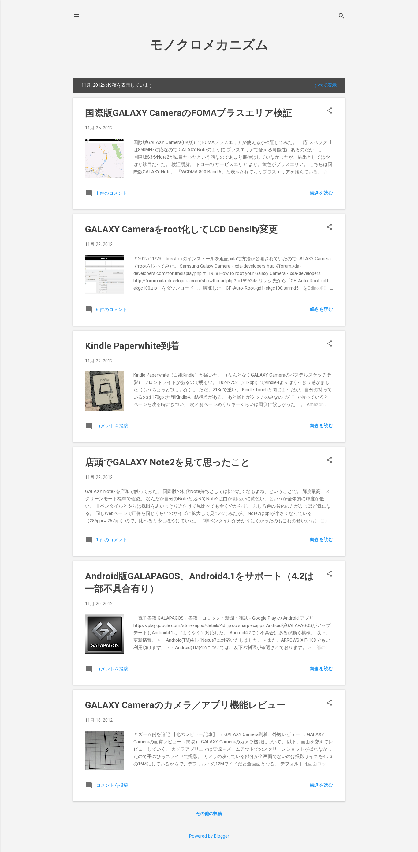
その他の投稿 (209, 813)
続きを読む (321, 193)
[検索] (341, 16)
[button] (329, 111)
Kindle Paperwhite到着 (132, 345)
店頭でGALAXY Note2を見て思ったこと (167, 462)
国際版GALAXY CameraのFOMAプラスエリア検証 (188, 112)
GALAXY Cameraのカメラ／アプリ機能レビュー (185, 705)
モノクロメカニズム (209, 44)
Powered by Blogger (209, 836)
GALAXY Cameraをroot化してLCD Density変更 (181, 229)
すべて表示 (325, 85)
